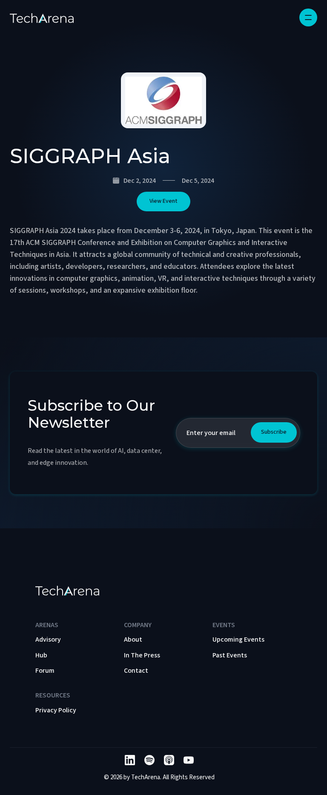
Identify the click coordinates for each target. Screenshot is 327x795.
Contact (136, 670)
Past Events (229, 655)
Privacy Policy (55, 710)
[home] (42, 17)
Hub (41, 655)
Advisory (48, 639)
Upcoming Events (238, 639)
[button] (308, 17)
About (133, 639)
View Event (163, 201)
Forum (44, 670)
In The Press (142, 655)
